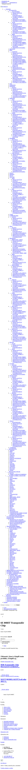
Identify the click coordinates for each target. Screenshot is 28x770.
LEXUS (13, 217)
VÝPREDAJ (13, 447)
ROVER (12, 342)
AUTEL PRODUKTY (12, 581)
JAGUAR (12, 177)
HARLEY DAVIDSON (15, 458)
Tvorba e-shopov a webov (7, 768)
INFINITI (12, 174)
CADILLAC (14, 66)
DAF (11, 83)
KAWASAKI (13, 461)
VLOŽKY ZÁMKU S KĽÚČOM (16, 475)
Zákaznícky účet (4, 732)
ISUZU (11, 175)
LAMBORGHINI (14, 215)
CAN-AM (12, 453)
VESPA (11, 470)
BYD (11, 50)
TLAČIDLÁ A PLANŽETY (19, 21)
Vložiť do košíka (5, 641)
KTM (11, 462)
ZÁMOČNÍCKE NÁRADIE (15, 586)
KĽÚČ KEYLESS (14, 578)
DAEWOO (12, 86)
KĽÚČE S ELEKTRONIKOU (17, 15)
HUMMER (12, 138)
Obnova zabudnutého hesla (10, 739)
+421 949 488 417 (8, 756)
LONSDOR (9, 582)
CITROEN (13, 51)
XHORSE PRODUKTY (13, 579)
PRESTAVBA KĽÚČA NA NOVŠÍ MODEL (19, 251)
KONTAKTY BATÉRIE (13, 583)
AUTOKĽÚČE (12, 10)
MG (10, 278)
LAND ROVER (15, 202)
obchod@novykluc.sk (9, 757)
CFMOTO (12, 455)
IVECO (11, 173)
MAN (11, 226)
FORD (12, 113)
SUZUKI (13, 365)
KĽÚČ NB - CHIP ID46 (15, 577)
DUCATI (12, 454)
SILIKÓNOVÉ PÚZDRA (19, 19)
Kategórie (7, 9)
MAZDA (13, 227)
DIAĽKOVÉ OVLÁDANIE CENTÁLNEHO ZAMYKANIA (18, 520)
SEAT (12, 349)
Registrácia (6, 738)
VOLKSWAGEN (15, 422)
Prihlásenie (6, 737)
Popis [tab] (5, 645)
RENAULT (14, 329)
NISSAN (13, 279)
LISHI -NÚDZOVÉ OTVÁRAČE (18, 587)
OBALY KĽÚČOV (17, 13)
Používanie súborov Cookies (13, 601)
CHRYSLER (14, 162)
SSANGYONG (13, 375)
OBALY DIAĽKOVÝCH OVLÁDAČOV (16, 524)
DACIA (13, 70)
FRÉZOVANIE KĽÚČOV (13, 594)
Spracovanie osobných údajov (14, 599)
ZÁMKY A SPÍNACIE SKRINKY (18, 474)
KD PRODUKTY (12, 574)
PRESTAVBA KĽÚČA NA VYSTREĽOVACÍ (19, 40)
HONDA (13, 126)
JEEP (12, 178)
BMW (12, 34)
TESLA (11, 421)
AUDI (12, 22)
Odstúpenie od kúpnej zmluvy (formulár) (13, 728)
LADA (11, 214)
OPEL (12, 293)
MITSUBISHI (14, 265)
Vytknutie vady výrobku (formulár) (12, 729)
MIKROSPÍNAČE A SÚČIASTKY (15, 570)
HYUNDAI (14, 139)
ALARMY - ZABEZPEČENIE (14, 573)
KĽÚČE (12, 473)
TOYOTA (13, 407)
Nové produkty (7, 708)
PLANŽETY (10, 585)
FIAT (12, 99)
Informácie (7, 595)
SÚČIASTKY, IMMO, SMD (19, 253)
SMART (13, 377)
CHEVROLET (14, 153)
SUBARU (13, 387)
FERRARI (12, 98)
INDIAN (12, 459)
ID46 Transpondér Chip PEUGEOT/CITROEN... (10, 666)
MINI (12, 254)
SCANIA (12, 363)
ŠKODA (13, 393)
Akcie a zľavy (7, 707)
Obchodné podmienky (12, 597)
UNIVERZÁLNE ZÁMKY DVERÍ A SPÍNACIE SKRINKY (18, 513)
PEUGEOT (14, 306)
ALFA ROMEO (15, 11)
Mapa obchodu (7, 711)
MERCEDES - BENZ (16, 239)
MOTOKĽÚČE (12, 449)
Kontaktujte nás (5, 1)
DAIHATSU (13, 85)
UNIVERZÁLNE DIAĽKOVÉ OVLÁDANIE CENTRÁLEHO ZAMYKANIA (15, 517)
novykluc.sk (3, 763)
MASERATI (13, 238)
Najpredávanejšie (8, 709)
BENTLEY (12, 49)
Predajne (6, 712)
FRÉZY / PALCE (14, 590)
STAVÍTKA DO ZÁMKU (16, 589)
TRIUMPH (12, 465)
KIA (12, 189)
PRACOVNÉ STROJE (13, 471)
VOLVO (13, 437)
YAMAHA (12, 466)
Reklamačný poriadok (12, 598)
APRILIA (12, 450)
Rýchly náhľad (5, 675)
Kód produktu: (4, 636)
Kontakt (5, 602)
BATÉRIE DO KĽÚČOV (13, 571)
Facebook (6, 713)
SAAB (12, 343)
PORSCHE (13, 321)
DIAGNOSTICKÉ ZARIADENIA (18, 593)
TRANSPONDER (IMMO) (19, 27)
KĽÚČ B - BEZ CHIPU (15, 575)
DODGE (13, 87)
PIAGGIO (12, 469)
